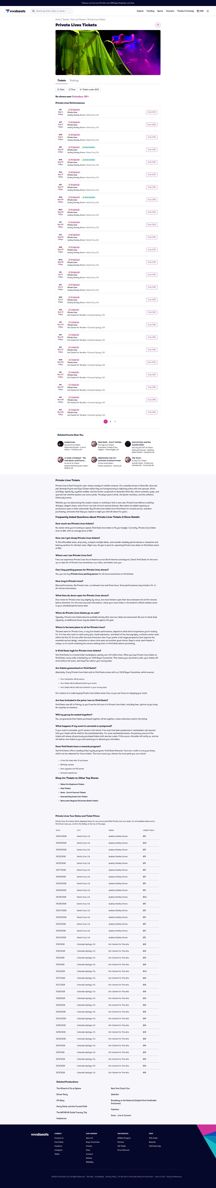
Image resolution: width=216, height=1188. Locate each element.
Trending (150, 11)
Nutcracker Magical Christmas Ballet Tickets (79, 801)
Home (58, 19)
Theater (65, 19)
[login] (207, 11)
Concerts (170, 11)
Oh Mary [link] (60, 1100)
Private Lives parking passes (84, 574)
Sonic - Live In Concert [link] (121, 1115)
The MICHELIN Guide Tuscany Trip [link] (71, 1112)
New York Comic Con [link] (120, 1088)
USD (202, 11)
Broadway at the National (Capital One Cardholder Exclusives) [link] (133, 1102)
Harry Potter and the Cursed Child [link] (71, 1106)
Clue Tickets (65, 788)
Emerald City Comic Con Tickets (74, 797)
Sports (160, 11)
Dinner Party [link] (62, 1094)
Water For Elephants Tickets (72, 784)
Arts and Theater (78, 19)
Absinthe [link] (115, 1094)
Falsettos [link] (115, 1109)
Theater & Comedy (185, 11)
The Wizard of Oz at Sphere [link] (68, 1088)
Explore (140, 11)
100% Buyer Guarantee (118, 3)
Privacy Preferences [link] (174, 1177)
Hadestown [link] (61, 1118)
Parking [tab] (74, 80)
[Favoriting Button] (158, 25)
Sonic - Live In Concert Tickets (73, 792)
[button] (61, 89)
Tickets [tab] (62, 80)
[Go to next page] (115, 422)
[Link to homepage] (16, 11)
